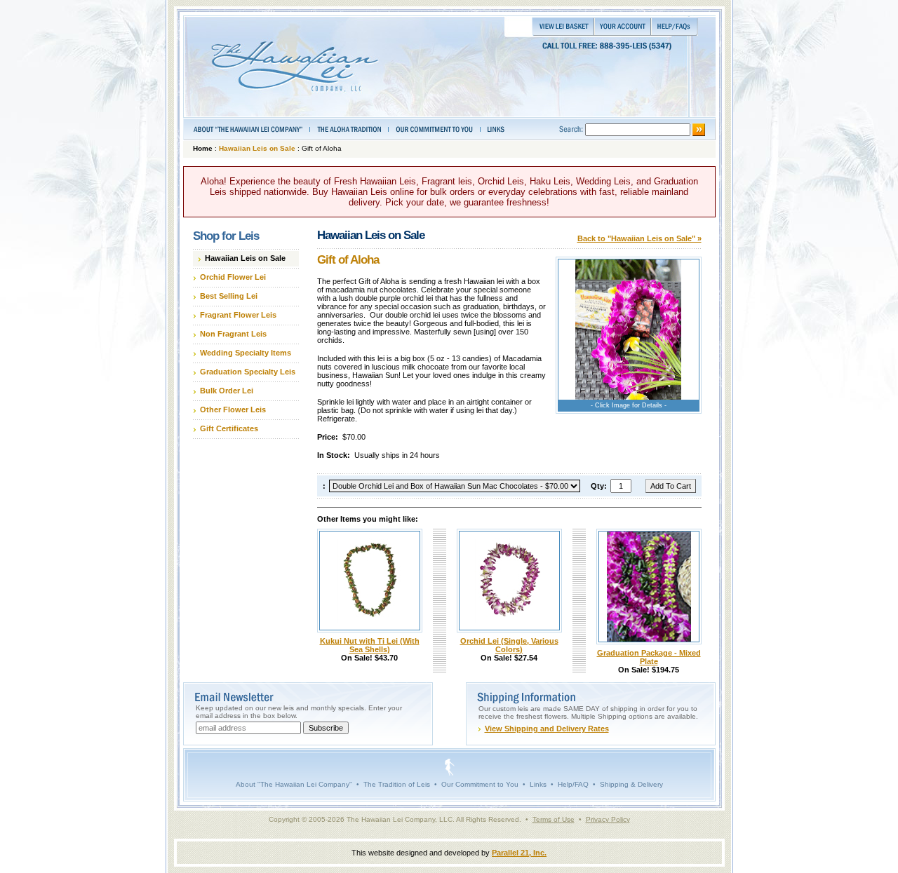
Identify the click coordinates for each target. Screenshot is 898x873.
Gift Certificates (229, 428)
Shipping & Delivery (631, 784)
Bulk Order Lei (226, 390)
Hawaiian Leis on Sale (257, 148)
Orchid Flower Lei (233, 277)
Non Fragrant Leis (233, 334)
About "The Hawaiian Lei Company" (294, 784)
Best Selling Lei (228, 296)
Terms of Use (553, 819)
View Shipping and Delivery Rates (547, 728)
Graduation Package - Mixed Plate (649, 657)
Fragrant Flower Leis (238, 315)
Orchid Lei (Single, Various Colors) (509, 645)
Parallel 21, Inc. (519, 852)
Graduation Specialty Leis (247, 371)
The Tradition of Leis (396, 784)
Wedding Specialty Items (245, 352)
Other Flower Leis (233, 409)
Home (203, 148)
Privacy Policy (608, 819)
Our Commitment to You (479, 784)
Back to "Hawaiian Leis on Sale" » (639, 238)
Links (538, 784)
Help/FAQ (573, 784)
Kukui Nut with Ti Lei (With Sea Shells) (370, 645)
